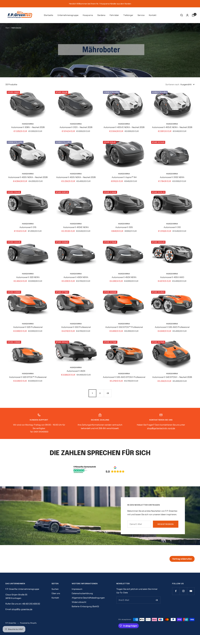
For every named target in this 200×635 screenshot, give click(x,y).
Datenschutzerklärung (82, 593)
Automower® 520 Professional (28, 327)
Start (7, 28)
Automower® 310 (172, 227)
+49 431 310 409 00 (31, 603)
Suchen (55, 589)
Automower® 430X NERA (76, 277)
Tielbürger (128, 15)
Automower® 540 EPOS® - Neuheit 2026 (172, 377)
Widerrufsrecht (79, 602)
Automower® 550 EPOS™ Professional (124, 327)
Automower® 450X (76, 371)
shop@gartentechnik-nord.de (161, 428)
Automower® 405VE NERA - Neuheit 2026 (124, 127)
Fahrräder (114, 15)
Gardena (101, 15)
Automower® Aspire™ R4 (124, 177)
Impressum (77, 589)
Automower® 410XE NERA (76, 227)
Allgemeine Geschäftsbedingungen (88, 597)
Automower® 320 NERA (28, 277)
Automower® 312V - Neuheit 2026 (76, 127)
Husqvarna (88, 15)
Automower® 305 (124, 227)
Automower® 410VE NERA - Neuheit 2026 (172, 127)
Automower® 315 (27, 227)
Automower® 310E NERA (172, 177)
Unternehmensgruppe (67, 15)
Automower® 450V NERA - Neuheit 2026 (76, 177)
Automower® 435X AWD (172, 277)
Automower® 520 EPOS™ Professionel (28, 377)
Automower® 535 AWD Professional (172, 327)
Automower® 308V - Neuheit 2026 (28, 127)
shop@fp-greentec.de (22, 609)
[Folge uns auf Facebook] (176, 591)
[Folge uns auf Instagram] (183, 591)
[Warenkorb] (193, 15)
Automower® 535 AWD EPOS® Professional (124, 377)
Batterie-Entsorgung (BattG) (85, 606)
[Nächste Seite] (107, 393)
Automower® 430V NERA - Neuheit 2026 (28, 177)
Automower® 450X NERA (124, 277)
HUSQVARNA (28, 124)
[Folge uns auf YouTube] (191, 591)
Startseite (48, 15)
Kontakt (152, 15)
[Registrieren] (157, 600)
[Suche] (181, 15)
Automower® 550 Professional (76, 327)
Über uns (56, 593)
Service (141, 15)
